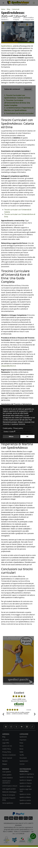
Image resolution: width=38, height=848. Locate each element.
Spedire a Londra (25, 800)
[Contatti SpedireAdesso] (34, 3)
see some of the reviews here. (19, 701)
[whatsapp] (33, 836)
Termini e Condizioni (9, 755)
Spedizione (23, 737)
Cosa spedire (6, 772)
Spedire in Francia (25, 783)
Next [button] (35, 714)
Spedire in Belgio (25, 786)
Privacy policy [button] (18, 428)
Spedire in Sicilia (25, 794)
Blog (3, 737)
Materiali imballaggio (9, 792)
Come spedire (6, 775)
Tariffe (22, 755)
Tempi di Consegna (8, 795)
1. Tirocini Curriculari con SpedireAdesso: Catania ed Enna (17, 96)
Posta (21, 743)
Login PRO (5, 743)
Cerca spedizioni (7, 803)
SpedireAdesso (6, 46)
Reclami (5, 761)
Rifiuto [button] (11, 436)
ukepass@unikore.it (8, 366)
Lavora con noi (7, 746)
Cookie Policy (6, 749)
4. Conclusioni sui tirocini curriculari (19, 113)
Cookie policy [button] (7, 428)
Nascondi (28, 89)
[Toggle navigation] (3, 2)
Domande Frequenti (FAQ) (8, 799)
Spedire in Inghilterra (27, 774)
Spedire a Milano (25, 797)
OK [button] (27, 436)
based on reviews (19, 699)
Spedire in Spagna (26, 780)
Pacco (21, 746)
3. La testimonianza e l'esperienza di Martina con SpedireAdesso (19, 109)
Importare (23, 740)
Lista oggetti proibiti (9, 789)
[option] (19, 715)
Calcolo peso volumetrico (6, 782)
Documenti (23, 758)
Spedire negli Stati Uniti (26, 790)
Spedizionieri (24, 761)
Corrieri (22, 764)
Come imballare (7, 778)
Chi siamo (5, 740)
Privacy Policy (6, 752)
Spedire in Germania (26, 777)
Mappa (4, 764)
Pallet (21, 752)
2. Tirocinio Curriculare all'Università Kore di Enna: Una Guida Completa (17, 102)
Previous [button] (3, 714)
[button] (6, 727)
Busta (21, 749)
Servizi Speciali (7, 758)
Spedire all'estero (25, 803)
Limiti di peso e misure (9, 786)
